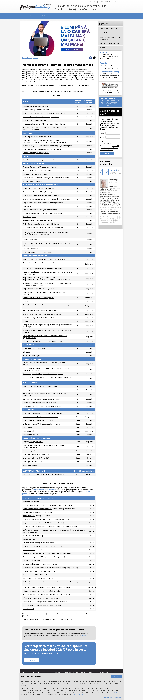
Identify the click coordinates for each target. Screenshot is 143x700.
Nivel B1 (38, 458)
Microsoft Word (28, 427)
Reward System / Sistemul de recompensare (38, 298)
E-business (26, 352)
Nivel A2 (44, 454)
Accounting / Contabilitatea (32, 181)
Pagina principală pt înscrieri (108, 29)
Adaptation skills (29, 516)
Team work (27, 536)
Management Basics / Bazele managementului (39, 188)
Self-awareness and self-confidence (35, 505)
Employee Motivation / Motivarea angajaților (38, 289)
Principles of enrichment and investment (37, 568)
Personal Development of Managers (35, 557)
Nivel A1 (38, 454)
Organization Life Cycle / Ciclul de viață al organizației (41, 195)
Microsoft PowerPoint (30, 435)
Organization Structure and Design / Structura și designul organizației (47, 199)
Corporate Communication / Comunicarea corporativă (41, 399)
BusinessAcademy (92, 2)
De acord (116, 677)
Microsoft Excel (28, 431)
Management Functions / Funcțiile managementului (41, 192)
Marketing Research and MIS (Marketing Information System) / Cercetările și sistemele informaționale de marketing (44, 141)
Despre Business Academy (82, 16)
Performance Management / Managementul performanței (43, 227)
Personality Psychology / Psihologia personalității (40, 310)
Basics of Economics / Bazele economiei (37, 171)
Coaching (26, 301)
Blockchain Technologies (31, 356)
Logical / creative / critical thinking (34, 519)
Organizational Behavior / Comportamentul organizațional (43, 203)
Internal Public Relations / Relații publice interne (39, 403)
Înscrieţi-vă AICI (104, 48)
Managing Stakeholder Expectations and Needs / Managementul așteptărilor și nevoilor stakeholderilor (45, 233)
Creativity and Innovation (31, 564)
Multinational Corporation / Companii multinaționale (41, 224)
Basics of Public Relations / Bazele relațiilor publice (40, 386)
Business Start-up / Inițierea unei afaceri (36, 110)
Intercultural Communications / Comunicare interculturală (42, 406)
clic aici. (84, 636)
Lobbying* (26, 390)
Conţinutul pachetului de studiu (109, 43)
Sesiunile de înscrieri (106, 33)
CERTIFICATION (28, 609)
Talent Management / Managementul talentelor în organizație (44, 259)
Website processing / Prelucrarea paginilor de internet (41, 424)
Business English (28, 451)
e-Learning (51, 16)
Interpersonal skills (29, 512)
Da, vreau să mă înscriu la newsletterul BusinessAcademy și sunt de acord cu (110, 146)
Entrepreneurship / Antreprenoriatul (35, 106)
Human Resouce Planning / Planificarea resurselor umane (42, 268)
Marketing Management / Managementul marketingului (42, 149)
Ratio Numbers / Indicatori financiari (35, 174)
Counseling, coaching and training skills (36, 526)
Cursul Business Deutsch (31, 465)
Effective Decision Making (32, 602)
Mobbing (26, 321)
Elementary (39, 442)
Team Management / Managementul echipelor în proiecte (43, 374)
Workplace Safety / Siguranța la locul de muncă (39, 318)
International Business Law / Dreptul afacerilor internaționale (44, 124)
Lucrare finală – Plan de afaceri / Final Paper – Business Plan (43, 474)
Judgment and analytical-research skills (36, 523)
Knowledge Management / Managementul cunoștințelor (42, 213)
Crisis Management (29, 217)
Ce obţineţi (42, 16)
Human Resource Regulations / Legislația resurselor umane (43, 341)
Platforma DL (105, 2)
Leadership (27, 206)
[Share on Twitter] (94, 57)
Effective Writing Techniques (33, 605)
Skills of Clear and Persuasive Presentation (37, 582)
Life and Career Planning (31, 543)
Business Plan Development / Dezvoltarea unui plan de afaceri (44, 113)
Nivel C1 (38, 462)
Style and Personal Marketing (33, 546)
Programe (24, 16)
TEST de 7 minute (110, 102)
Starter (31, 442)
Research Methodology (31, 571)
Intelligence (27, 560)
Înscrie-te (31, 660)
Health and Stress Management (34, 553)
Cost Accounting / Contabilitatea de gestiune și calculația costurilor (46, 178)
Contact (115, 2)
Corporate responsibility (31, 249)
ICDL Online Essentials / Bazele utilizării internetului (40, 417)
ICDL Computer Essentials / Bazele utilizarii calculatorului (42, 413)
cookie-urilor (114, 692)
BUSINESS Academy (59, 672)
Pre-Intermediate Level (37, 445)
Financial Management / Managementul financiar (40, 167)
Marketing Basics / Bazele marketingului (37, 137)
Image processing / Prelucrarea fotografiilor (38, 420)
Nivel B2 (45, 458)
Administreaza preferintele (112, 697)
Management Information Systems (35, 348)
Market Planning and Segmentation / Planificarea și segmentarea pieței (47, 146)
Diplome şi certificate (64, 16)
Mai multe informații (79, 694)
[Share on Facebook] (90, 57)
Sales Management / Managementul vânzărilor (39, 160)
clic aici (58, 653)
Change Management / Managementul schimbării (40, 210)
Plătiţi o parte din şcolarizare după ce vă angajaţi (110, 38)
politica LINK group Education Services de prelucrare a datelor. (109, 148)
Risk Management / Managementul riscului (37, 220)
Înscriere (33, 16)
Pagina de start (27, 58)
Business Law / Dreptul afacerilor (34, 120)
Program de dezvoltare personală (44, 490)
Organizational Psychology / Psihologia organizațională (42, 314)
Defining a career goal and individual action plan (39, 530)
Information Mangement (31, 591)
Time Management (29, 578)
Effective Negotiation (30, 598)
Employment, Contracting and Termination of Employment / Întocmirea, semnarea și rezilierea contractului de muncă (47, 279)
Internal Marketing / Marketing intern (36, 153)
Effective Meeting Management (34, 594)
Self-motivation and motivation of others (37, 509)
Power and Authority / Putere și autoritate (37, 252)
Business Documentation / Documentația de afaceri (41, 117)
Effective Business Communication (35, 587)
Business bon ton (29, 550)
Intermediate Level (52, 445)
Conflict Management (30, 240)
